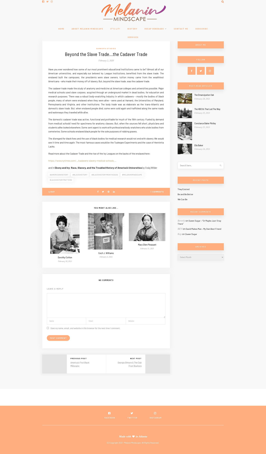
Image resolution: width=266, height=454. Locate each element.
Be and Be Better (185, 194)
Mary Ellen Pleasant (147, 244)
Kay (53, 191)
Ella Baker (198, 145)
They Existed (183, 189)
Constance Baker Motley (205, 123)
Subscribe (201, 28)
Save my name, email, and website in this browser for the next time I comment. (85, 328)
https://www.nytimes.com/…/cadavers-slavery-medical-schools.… (82, 160)
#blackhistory (80, 175)
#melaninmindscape (132, 175)
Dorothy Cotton (65, 257)
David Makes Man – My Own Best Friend (203, 229)
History (132, 28)
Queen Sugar (191, 234)
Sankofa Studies (106, 48)
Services (133, 37)
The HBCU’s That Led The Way (207, 109)
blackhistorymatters (61, 180)
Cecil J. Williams (106, 253)
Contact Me (181, 28)
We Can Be (182, 199)
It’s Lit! (115, 28)
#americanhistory (59, 175)
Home (61, 28)
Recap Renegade (154, 28)
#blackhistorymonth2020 (105, 175)
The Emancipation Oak (204, 94)
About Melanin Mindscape (87, 28)
